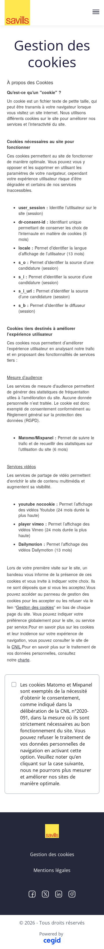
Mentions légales (52, 870)
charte (23, 660)
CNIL (16, 647)
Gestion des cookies (35, 607)
